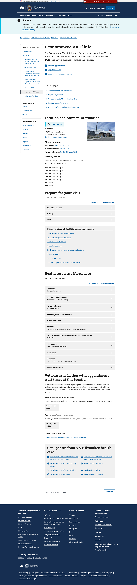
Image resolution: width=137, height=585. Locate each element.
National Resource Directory (28, 547)
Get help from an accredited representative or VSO (54, 523)
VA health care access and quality (56, 518)
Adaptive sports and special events (28, 535)
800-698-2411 (99, 536)
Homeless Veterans (25, 517)
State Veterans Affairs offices (54, 531)
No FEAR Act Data (71, 575)
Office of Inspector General (89, 573)
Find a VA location (101, 550)
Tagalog (29, 558)
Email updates (74, 522)
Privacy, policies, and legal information (33, 575)
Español (21, 558)
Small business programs (27, 540)
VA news (72, 515)
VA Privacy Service (55, 575)
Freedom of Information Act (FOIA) (53, 573)
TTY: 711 (98, 539)
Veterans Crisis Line (102, 517)
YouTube (72, 539)
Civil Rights (35, 573)
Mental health (23, 531)
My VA (100, 15)
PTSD (20, 527)
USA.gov (83, 575)
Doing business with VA (52, 535)
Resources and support (103, 525)
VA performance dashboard (98, 575)
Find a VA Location (65, 15)
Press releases (74, 518)
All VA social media (76, 542)
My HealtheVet (111, 15)
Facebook (72, 525)
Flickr (71, 535)
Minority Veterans (24, 524)
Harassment (73, 573)
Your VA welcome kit (51, 545)
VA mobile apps (49, 528)
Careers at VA (48, 538)
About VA (49, 15)
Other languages (41, 558)
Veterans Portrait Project (28, 579)
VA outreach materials (52, 541)
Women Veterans (24, 521)
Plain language (107, 573)
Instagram (73, 529)
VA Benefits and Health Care (30, 15)
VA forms (47, 515)
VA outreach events (25, 543)
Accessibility (23, 573)
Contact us (101, 8)
